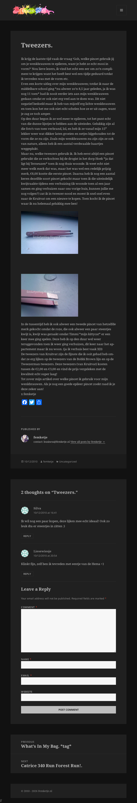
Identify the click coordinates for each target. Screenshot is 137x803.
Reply (27, 536)
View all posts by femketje (86, 441)
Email (26, 675)
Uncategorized (68, 461)
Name (26, 659)
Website (26, 691)
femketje (48, 461)
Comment (29, 607)
